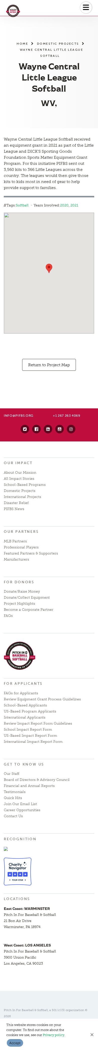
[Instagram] (71, 429)
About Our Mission (20, 472)
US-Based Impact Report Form (30, 735)
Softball (22, 205)
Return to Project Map (49, 364)
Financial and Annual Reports (29, 786)
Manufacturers (16, 559)
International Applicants (24, 717)
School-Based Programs (25, 485)
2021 (74, 205)
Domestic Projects (58, 43)
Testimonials (15, 792)
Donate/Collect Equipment (27, 597)
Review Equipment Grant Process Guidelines (42, 699)
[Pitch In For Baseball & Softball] (19, 11)
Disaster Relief (16, 503)
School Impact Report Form (28, 729)
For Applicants (23, 683)
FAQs (8, 616)
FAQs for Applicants (21, 693)
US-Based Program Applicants (30, 711)
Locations (17, 899)
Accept (15, 1043)
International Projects (22, 497)
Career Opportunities (22, 810)
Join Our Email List (20, 804)
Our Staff (11, 774)
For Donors (19, 582)
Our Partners (21, 532)
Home (22, 43)
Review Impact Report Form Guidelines (38, 723)
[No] (91, 1034)
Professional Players (21, 547)
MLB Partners (15, 541)
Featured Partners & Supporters (31, 553)
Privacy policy (53, 1035)
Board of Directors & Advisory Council (37, 780)
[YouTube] (59, 429)
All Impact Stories (19, 479)
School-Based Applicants (25, 705)
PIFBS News (14, 509)
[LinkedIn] (48, 429)
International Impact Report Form (33, 742)
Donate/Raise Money (22, 591)
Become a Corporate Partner (28, 610)
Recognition (20, 839)
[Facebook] (36, 429)
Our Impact (18, 463)
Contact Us (13, 816)
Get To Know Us (24, 764)
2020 (64, 205)
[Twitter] (25, 429)
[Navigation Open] (86, 8)
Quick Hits (13, 798)
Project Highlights (19, 603)
